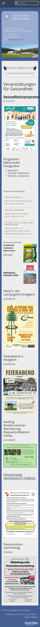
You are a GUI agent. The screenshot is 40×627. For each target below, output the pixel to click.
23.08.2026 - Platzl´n (13, 197)
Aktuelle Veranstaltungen (14, 191)
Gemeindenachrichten (12, 242)
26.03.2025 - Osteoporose (18, 175)
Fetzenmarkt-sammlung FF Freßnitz (19, 476)
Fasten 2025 (13, 170)
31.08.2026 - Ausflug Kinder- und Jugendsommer (19, 224)
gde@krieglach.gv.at (15, 39)
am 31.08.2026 (9, 440)
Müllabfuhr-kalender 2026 (10, 273)
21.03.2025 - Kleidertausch (18, 173)
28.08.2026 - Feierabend (14, 210)
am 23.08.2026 (9, 298)
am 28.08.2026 (9, 364)
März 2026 (7, 254)
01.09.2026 (7, 552)
